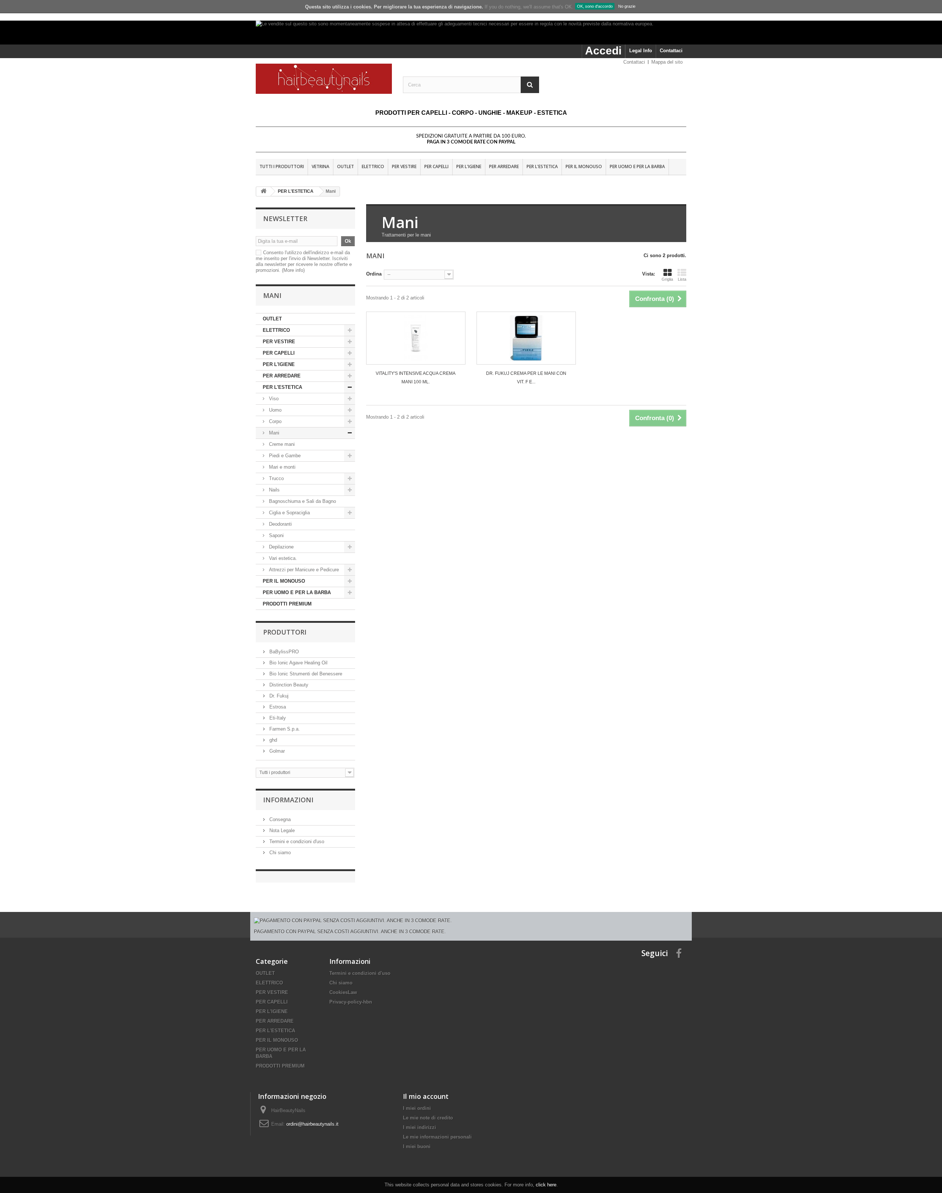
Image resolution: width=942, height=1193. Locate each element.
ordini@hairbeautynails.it (312, 1124)
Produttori (285, 632)
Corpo (275, 421)
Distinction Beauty (288, 685)
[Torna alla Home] (263, 191)
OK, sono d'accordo (595, 6)
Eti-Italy (277, 718)
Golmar (276, 751)
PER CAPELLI (436, 166)
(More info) (293, 270)
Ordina (374, 274)
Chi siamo (279, 852)
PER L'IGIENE (468, 166)
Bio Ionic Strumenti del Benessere (305, 674)
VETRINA (320, 166)
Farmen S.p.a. (284, 729)
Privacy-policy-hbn (350, 1002)
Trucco (276, 478)
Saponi (276, 535)
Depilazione (281, 547)
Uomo (275, 410)
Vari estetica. (282, 558)
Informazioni (288, 799)
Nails (274, 490)
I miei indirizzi (419, 1127)
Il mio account (426, 1096)
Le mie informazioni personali (437, 1137)
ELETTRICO (373, 166)
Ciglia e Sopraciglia (289, 512)
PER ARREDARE (504, 166)
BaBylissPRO (283, 651)
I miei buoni (417, 1146)
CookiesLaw (343, 992)
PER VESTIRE (404, 166)
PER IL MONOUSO (584, 166)
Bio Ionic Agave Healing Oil (297, 662)
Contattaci (671, 50)
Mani (273, 433)
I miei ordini (417, 1108)
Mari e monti (281, 467)
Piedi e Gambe (284, 455)
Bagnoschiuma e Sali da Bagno (302, 501)
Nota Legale (281, 830)
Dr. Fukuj (278, 696)
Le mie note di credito (428, 1118)
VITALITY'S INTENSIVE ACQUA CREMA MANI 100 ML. (416, 377)
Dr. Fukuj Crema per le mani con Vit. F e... (526, 377)
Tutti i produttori (281, 166)
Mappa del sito (667, 62)
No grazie (626, 6)
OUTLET (345, 166)
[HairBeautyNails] (324, 79)
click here (546, 1184)
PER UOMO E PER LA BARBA (637, 166)
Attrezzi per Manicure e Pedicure (303, 569)
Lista (682, 279)
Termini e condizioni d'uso (296, 841)
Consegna (279, 819)
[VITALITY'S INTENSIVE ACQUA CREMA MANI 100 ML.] (416, 338)
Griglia (667, 279)
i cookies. (361, 7)
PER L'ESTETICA (542, 166)
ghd (272, 740)
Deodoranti (280, 524)
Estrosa (277, 707)
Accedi (603, 51)
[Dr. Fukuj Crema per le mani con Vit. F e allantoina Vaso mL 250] (526, 338)
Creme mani (281, 444)
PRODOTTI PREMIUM (287, 604)
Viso (274, 398)
